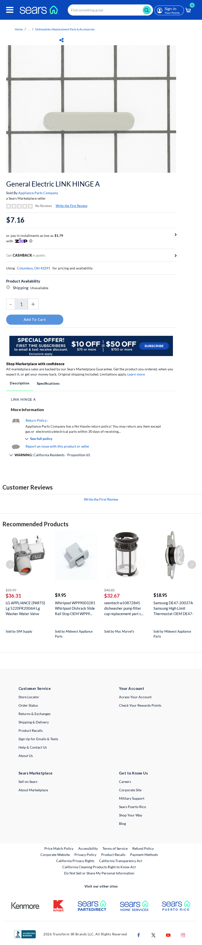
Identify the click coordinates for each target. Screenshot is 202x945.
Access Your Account (135, 697)
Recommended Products (35, 524)
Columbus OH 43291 (33, 268)
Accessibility (88, 848)
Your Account (131, 688)
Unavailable (40, 288)
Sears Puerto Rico (132, 807)
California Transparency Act (120, 861)
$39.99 (11, 590)
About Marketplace (33, 790)
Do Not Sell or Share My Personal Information (99, 873)
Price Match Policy (58, 848)
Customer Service (34, 688)
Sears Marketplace (35, 773)
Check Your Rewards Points (140, 705)
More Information (27, 409)
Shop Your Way (130, 815)
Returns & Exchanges (34, 714)
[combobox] (110, 10)
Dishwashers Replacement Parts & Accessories (65, 29)
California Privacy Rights (75, 861)
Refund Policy (143, 848)
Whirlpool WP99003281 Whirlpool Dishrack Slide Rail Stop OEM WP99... (75, 608)
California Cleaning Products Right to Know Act (99, 867)
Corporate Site (130, 790)
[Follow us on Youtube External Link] (168, 934)
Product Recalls (30, 730)
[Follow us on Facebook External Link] (139, 934)
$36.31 (13, 596)
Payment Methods (144, 854)
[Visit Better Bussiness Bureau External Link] (25, 934)
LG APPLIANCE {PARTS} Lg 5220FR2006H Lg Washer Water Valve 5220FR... (25, 608)
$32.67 (112, 596)
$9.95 (60, 595)
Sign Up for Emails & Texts (38, 739)
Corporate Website (55, 854)
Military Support (131, 798)
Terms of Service (115, 848)
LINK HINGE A (23, 399)
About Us (25, 756)
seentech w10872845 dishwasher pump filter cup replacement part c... (123, 608)
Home (19, 29)
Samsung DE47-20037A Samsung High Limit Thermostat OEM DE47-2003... (173, 608)
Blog (122, 823)
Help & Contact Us (32, 747)
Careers (125, 781)
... (29, 29)
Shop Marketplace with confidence (35, 364)
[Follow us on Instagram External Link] (183, 934)
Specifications (48, 383)
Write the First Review (71, 206)
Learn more (136, 374)
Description (19, 383)
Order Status (28, 705)
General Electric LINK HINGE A (53, 184)
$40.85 (109, 590)
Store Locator (28, 697)
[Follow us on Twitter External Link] (153, 934)
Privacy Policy (85, 854)
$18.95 (160, 595)
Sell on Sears (27, 781)
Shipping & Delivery (33, 722)
